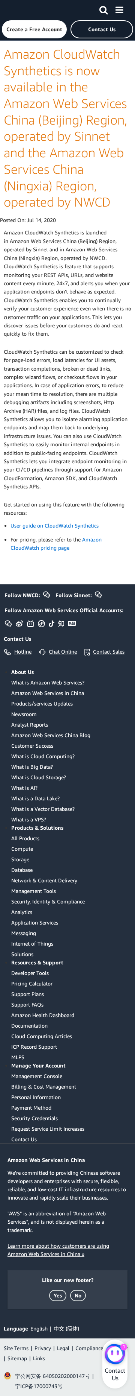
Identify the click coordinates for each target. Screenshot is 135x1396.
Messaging (23, 933)
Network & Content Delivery (44, 880)
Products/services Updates (42, 703)
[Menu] (119, 9)
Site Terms (16, 1348)
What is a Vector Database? (43, 809)
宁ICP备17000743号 (39, 1386)
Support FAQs (27, 1004)
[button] (34, 29)
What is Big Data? (32, 766)
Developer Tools (30, 973)
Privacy (42, 1348)
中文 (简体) (66, 1328)
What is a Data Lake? (35, 798)
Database (22, 870)
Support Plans (27, 994)
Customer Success (32, 745)
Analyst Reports (29, 724)
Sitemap (17, 1358)
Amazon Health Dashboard (42, 1015)
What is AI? (24, 788)
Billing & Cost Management (43, 1086)
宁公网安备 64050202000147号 (52, 1376)
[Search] (103, 9)
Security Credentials (34, 1118)
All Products (25, 838)
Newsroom (24, 714)
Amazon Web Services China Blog (50, 735)
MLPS (17, 1057)
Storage (20, 859)
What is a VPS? (28, 819)
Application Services (34, 922)
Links (39, 1358)
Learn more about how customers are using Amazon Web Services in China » (58, 1249)
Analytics (21, 912)
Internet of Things (32, 943)
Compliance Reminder (101, 1348)
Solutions (22, 954)
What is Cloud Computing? (43, 756)
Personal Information (36, 1097)
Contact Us (24, 1139)
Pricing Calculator (31, 983)
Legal (63, 1348)
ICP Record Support (34, 1046)
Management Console (36, 1076)
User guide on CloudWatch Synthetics (54, 525)
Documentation (29, 1025)
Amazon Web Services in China (47, 693)
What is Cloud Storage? (38, 777)
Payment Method (31, 1107)
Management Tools (33, 891)
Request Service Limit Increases (47, 1128)
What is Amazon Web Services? (47, 682)
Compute (22, 849)
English (39, 1328)
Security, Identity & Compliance (48, 901)
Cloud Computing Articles (41, 1036)
